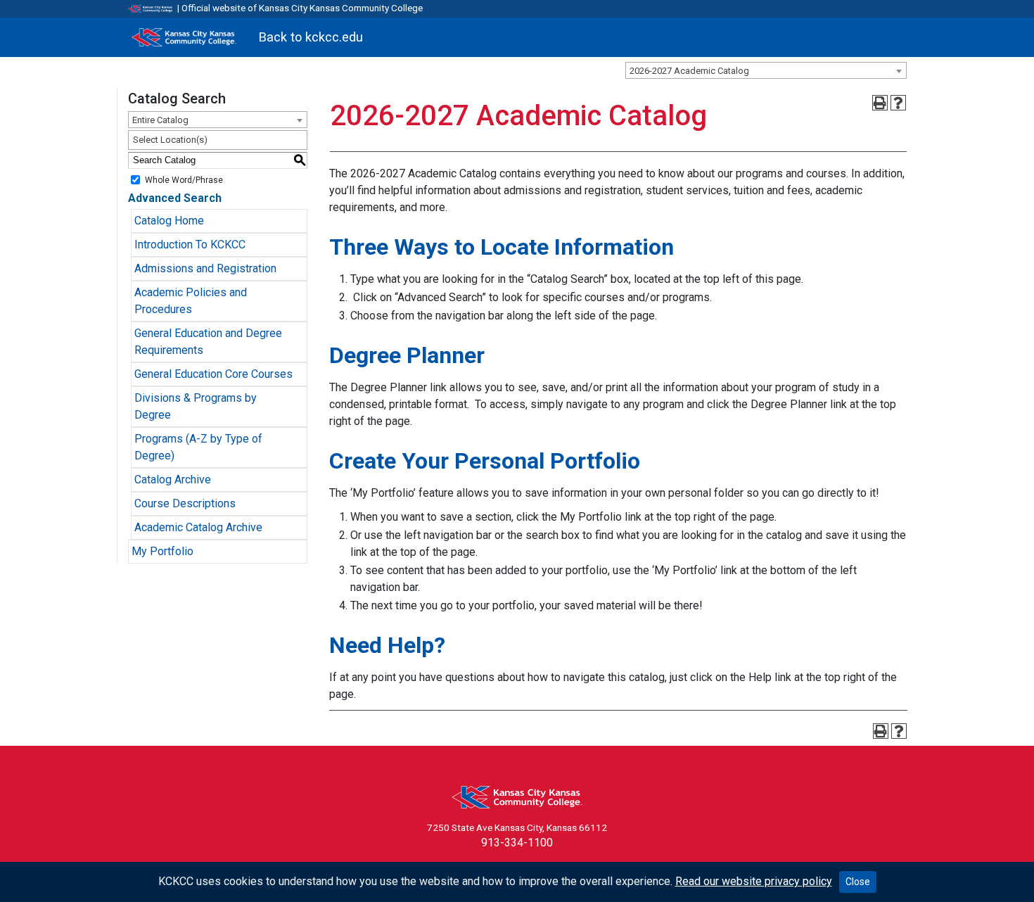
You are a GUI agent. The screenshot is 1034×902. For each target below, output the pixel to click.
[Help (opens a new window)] (898, 102)
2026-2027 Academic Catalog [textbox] (689, 70)
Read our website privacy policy (753, 881)
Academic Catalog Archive (198, 527)
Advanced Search (175, 198)
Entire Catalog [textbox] (160, 120)
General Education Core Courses (213, 374)
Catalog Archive (172, 479)
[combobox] (766, 70)
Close (857, 881)
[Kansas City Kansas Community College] (184, 37)
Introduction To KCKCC (189, 244)
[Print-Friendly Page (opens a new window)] (880, 102)
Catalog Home (169, 220)
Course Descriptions (185, 503)
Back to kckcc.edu (310, 37)
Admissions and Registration (205, 268)
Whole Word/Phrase (184, 179)
